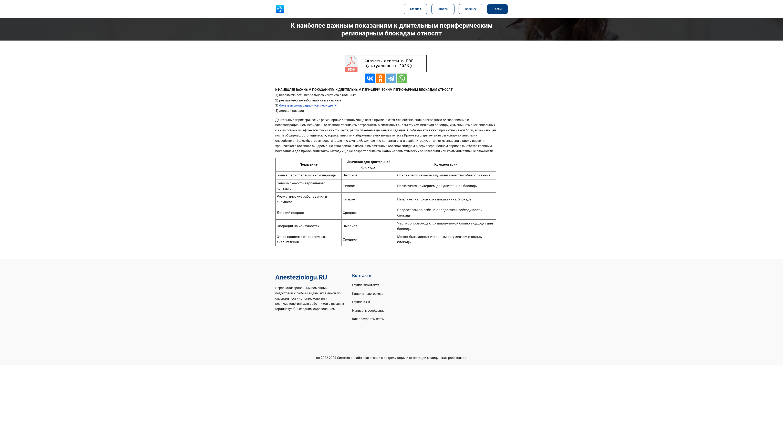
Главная (415, 9)
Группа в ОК (361, 302)
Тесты (497, 9)
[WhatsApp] (402, 78)
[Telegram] (391, 78)
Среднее (471, 9)
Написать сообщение (368, 310)
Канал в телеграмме (367, 294)
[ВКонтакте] (370, 78)
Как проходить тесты (368, 319)
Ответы (443, 9)
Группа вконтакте (365, 285)
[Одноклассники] (380, 78)
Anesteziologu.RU (301, 277)
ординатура (285, 309)
